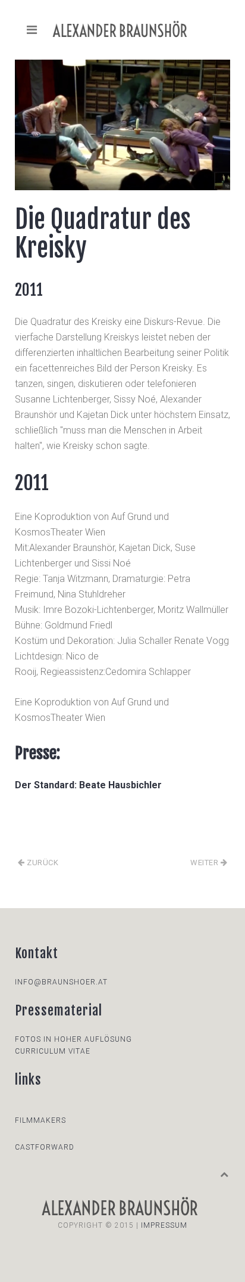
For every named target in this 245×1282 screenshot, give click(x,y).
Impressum (164, 1225)
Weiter (205, 862)
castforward (44, 1147)
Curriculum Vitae (52, 1051)
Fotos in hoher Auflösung (73, 1039)
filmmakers (40, 1120)
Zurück (42, 862)
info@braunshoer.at (61, 982)
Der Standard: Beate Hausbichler (88, 785)
